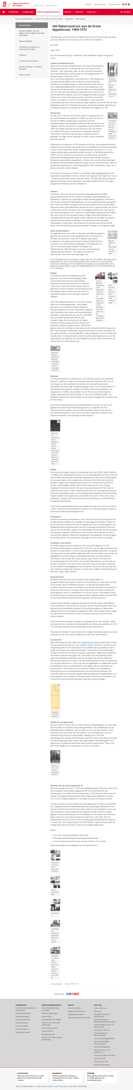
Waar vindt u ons (100, 1008)
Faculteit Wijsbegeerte (102, 1047)
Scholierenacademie (23, 1020)
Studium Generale (48, 1034)
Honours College (22, 1026)
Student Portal (114, 4)
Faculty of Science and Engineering (102, 1051)
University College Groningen (104, 1055)
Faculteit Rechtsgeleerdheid (104, 1038)
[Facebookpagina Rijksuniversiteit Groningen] (67, 994)
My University (100, 4)
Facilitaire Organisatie (102, 1065)
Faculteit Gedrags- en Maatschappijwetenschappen (104, 1020)
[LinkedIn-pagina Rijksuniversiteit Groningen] (70, 994)
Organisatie (69, 19)
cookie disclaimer (61, 1086)
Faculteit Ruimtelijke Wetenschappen (101, 1042)
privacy (48, 1086)
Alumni (71, 1005)
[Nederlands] (123, 4)
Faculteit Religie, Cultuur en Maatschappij (104, 1026)
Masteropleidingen (22, 1016)
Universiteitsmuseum (49, 1028)
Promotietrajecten (22, 1029)
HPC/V (95, 131)
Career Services (47, 1031)
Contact (88, 4)
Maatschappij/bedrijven (24, 19)
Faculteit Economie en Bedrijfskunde (102, 1015)
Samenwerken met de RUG (51, 1020)
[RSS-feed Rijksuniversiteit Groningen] (72, 994)
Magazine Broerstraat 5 (76, 1011)
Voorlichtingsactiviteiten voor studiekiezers (26, 1009)
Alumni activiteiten (74, 1008)
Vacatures (97, 1011)
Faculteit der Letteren (102, 1030)
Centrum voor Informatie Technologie (49, 19)
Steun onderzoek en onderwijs (79, 1018)
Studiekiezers (21, 1005)
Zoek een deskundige (49, 1013)
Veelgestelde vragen (23, 1032)
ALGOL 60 (69, 323)
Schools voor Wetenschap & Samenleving (52, 1038)
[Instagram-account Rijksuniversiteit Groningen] (75, 994)
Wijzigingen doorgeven (76, 1014)
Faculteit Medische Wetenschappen (101, 1034)
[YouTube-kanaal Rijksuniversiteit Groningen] (78, 994)
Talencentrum (47, 1016)
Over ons (98, 1005)
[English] (126, 4)
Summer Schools (22, 1023)
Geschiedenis (80, 19)
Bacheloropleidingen (23, 1013)
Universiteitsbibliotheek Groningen (50, 1009)
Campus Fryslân (100, 1058)
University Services (101, 1062)
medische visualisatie (90, 642)
